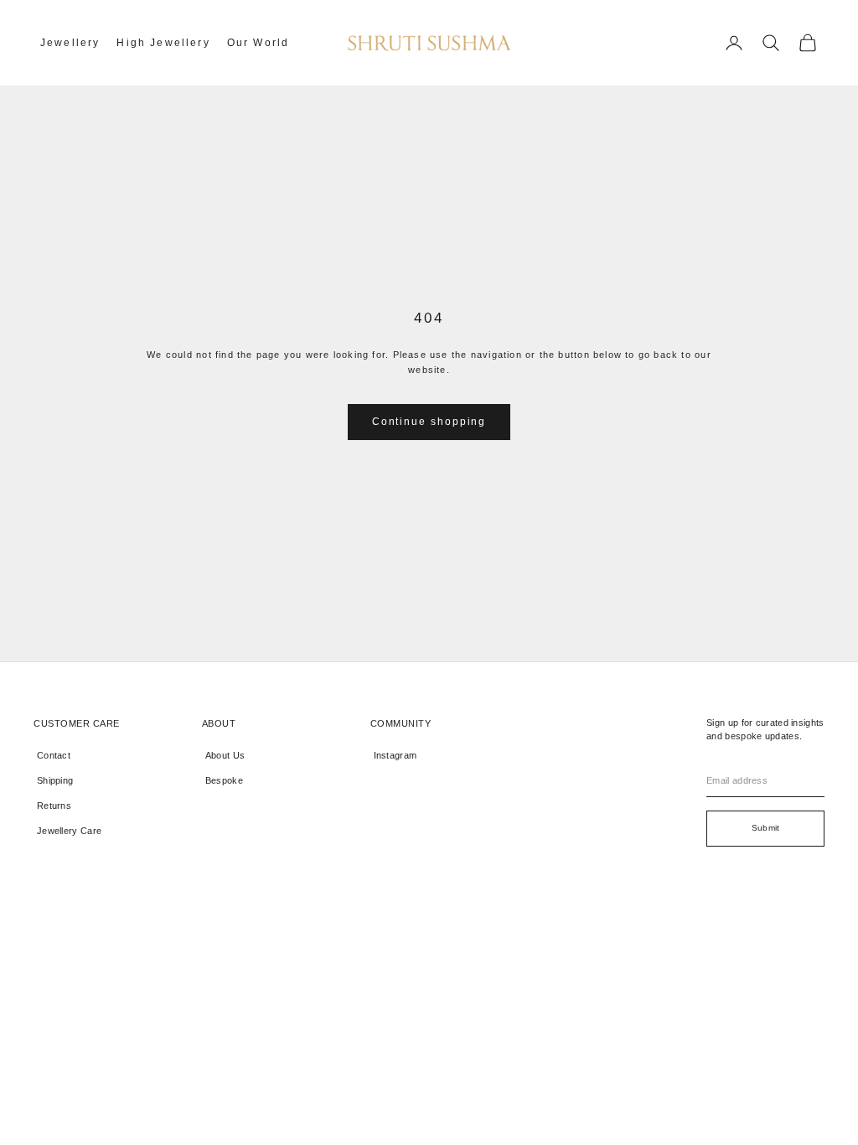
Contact (53, 755)
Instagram (395, 755)
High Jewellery (162, 43)
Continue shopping (429, 421)
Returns (54, 805)
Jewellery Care (69, 831)
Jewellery (70, 43)
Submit (766, 827)
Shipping (55, 780)
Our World (258, 43)
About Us (225, 755)
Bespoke (224, 780)
